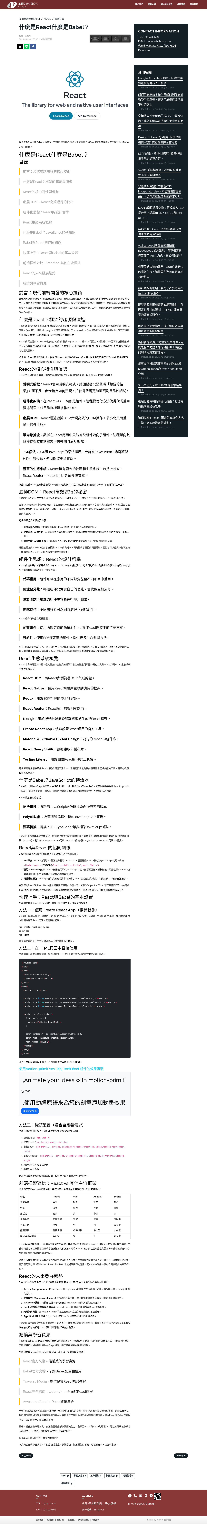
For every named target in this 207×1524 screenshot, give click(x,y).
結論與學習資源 (35, 283)
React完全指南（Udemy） (43, 1392)
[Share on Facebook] (33, 46)
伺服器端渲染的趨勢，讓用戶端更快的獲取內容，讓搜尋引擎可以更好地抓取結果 (160, 272)
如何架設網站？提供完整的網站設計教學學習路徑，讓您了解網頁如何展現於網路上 (160, 99)
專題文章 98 (80, 1475)
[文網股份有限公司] (22, 4)
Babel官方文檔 (34, 1371)
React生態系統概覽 (37, 222)
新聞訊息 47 (112, 1475)
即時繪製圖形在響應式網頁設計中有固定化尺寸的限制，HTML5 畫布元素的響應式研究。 (160, 310)
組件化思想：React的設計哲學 (46, 212)
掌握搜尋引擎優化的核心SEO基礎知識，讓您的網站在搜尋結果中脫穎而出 (160, 121)
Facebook (144, 50)
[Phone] (135, 1496)
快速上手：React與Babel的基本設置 (50, 253)
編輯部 (28, 36)
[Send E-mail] (20, 46)
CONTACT (41, 1496)
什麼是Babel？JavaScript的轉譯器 (49, 232)
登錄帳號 (167, 1520)
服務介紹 (152, 4)
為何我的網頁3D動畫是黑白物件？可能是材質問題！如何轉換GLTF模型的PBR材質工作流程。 (161, 347)
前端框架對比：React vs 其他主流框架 (52, 263)
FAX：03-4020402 (46, 1509)
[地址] (146, 1496)
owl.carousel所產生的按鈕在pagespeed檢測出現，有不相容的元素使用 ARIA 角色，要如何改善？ (160, 250)
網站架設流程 (166, 4)
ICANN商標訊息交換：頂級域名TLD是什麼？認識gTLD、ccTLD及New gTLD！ (161, 213)
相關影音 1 (128, 1475)
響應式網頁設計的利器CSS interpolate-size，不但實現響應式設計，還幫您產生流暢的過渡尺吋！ (160, 191)
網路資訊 (181, 4)
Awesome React (35, 1402)
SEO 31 (65, 1475)
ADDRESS (87, 1496)
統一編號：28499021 (93, 1509)
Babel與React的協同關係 (42, 243)
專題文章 (59, 18)
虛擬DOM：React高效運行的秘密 (48, 202)
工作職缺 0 (95, 1475)
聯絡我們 (194, 4)
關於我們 (139, 4)
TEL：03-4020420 (148, 36)
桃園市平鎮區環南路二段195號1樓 (157, 45)
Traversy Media (35, 1381)
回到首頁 (39, 1520)
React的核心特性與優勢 (41, 192)
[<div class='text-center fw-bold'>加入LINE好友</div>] (151, 1496)
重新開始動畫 (30, 1111)
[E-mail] (140, 1496)
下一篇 (180, 1455)
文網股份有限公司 (31, 18)
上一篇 (27, 1455)
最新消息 (71, 1520)
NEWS (47, 18)
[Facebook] (130, 1496)
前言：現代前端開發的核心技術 (46, 171)
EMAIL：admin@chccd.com (154, 41)
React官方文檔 (34, 1361)
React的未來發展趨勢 (39, 273)
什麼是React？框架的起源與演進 (47, 182)
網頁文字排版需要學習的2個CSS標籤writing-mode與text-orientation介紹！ (160, 369)
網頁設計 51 (67, 1483)
